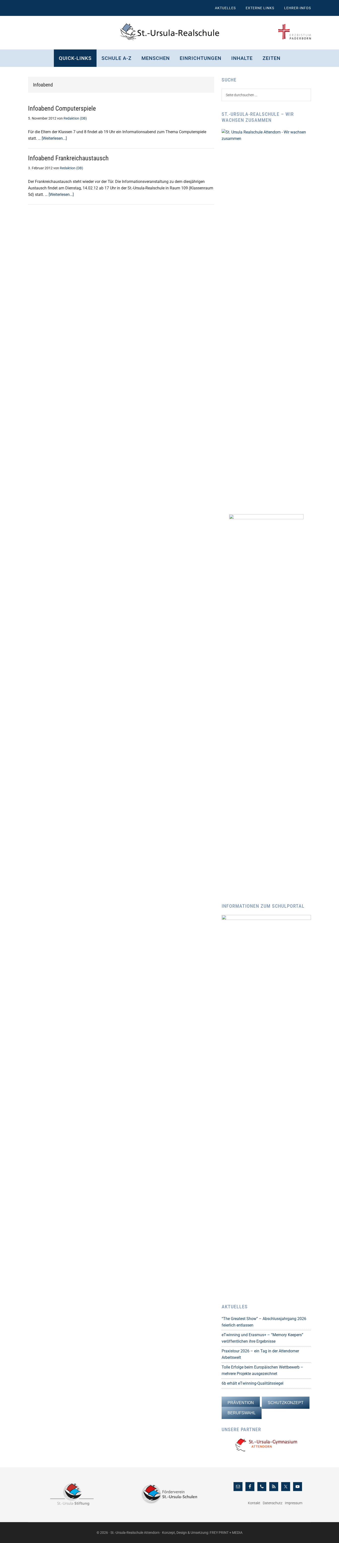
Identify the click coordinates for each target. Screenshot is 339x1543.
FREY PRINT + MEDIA (226, 1533)
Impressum (293, 1503)
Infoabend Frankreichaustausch (68, 158)
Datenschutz (272, 1503)
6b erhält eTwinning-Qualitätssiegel (252, 1383)
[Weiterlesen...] (54, 138)
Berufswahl (242, 1413)
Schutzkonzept (286, 1403)
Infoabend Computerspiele (62, 108)
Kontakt (254, 1503)
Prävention (241, 1403)
